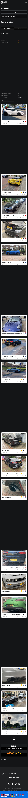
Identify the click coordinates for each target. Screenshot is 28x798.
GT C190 (12, 708)
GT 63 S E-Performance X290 (17, 614)
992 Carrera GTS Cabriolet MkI (14, 333)
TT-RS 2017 (7, 685)
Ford (3, 591)
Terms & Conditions (9, 791)
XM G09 (7, 450)
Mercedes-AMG (5, 356)
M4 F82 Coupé (8, 239)
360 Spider (8, 380)
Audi (3, 497)
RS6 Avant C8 (7, 497)
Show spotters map (8, 100)
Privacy (22, 791)
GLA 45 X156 (13, 356)
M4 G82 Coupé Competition (12, 474)
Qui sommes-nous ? (9, 774)
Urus (9, 262)
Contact (21, 774)
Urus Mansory (11, 122)
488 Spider (8, 192)
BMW (3, 239)
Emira (6, 732)
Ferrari (3, 192)
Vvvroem (5, 123)
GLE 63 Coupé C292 (15, 568)
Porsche (4, 216)
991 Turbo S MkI (10, 216)
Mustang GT (7, 591)
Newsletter (14, 777)
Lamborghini (5, 122)
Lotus (3, 732)
